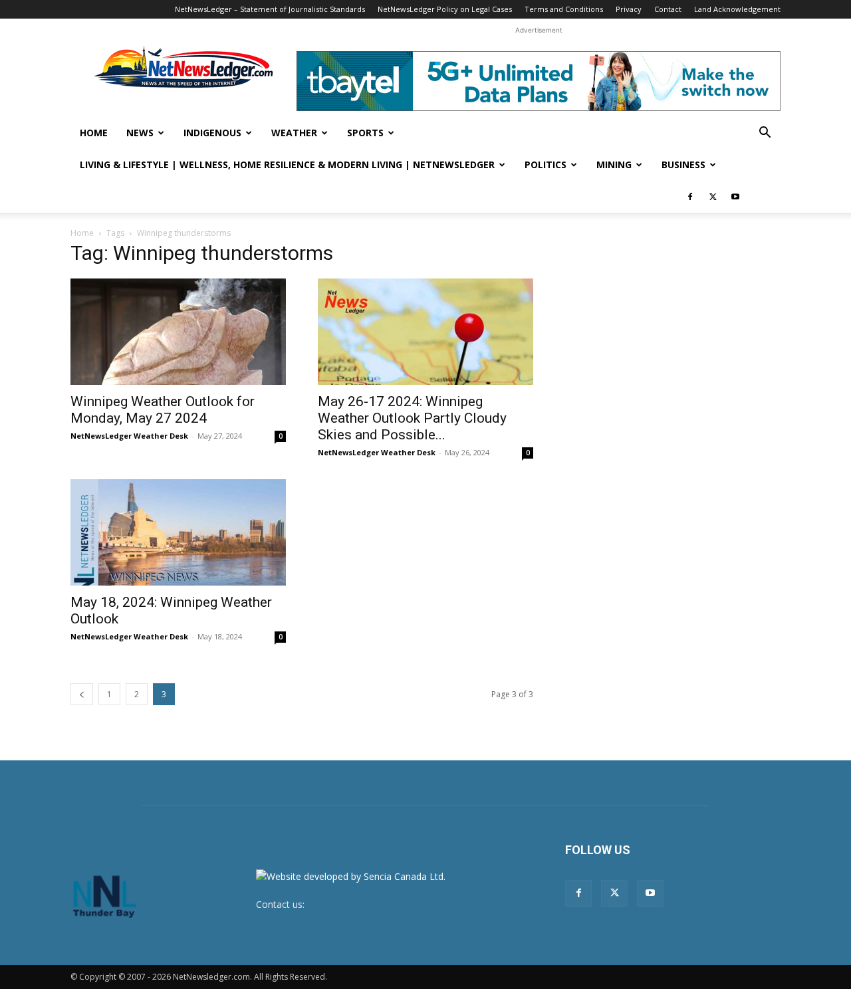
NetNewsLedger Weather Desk (129, 436)
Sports (365, 132)
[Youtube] (735, 197)
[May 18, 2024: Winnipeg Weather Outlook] (178, 532)
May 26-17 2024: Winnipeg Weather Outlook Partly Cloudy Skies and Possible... (412, 418)
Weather (294, 132)
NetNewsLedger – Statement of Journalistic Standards (270, 9)
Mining (614, 164)
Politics (545, 164)
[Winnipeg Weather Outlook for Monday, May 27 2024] (178, 331)
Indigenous (212, 132)
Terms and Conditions (564, 9)
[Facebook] (690, 197)
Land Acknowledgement (737, 9)
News (140, 132)
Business (683, 164)
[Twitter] (713, 197)
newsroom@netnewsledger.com (377, 904)
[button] (765, 134)
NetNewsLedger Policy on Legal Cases (445, 9)
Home (94, 132)
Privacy (629, 9)
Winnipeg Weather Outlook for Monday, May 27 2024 (162, 409)
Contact (667, 9)
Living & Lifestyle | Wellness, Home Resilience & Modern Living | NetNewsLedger (287, 164)
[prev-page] (81, 694)
